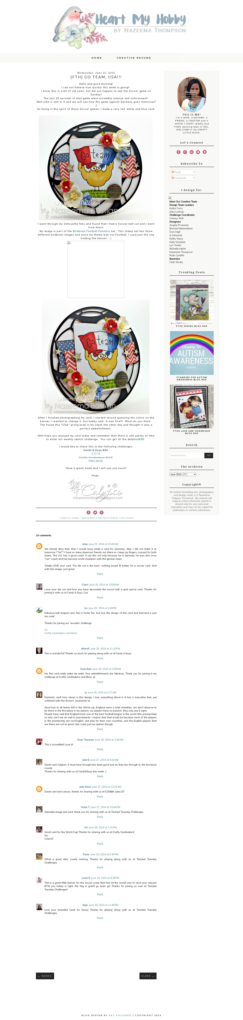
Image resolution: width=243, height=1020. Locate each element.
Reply (100, 573)
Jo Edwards (176, 235)
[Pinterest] (185, 152)
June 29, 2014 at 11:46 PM (103, 904)
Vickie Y (85, 807)
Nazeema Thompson (181, 251)
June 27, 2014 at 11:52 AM (106, 786)
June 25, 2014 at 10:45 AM (103, 543)
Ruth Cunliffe (177, 255)
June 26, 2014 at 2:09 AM (107, 668)
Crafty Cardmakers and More (60, 632)
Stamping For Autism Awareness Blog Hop (191, 378)
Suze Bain (86, 668)
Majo (85, 904)
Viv (86, 827)
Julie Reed (85, 786)
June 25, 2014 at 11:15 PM (105, 648)
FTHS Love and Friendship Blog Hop (191, 432)
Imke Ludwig (177, 211)
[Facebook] (178, 152)
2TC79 (95, 453)
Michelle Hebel (178, 248)
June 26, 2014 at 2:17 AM (102, 692)
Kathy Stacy (176, 238)
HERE (140, 439)
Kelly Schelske (178, 241)
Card (76, 518)
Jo (86, 692)
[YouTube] (204, 152)
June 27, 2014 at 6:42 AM (104, 759)
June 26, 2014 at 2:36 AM (109, 739)
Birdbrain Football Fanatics (91, 231)
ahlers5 (85, 648)
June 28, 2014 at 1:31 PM (103, 827)
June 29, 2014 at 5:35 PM (104, 854)
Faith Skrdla (176, 262)
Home (97, 57)
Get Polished (121, 1015)
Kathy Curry (176, 208)
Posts (177, 172)
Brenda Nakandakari (181, 228)
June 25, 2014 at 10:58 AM (104, 584)
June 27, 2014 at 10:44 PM (105, 807)
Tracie (86, 854)
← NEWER (45, 976)
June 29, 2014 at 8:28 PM (105, 877)
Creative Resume (134, 57)
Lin (86, 608)
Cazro (85, 584)
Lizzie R (86, 877)
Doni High (175, 231)
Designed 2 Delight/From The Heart (108, 518)
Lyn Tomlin (175, 245)
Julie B (85, 759)
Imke (85, 543)
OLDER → (148, 976)
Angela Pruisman (179, 224)
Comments (180, 177)
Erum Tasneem (86, 739)
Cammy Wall (176, 218)
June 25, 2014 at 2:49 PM (103, 608)
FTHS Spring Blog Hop (192, 326)
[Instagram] (192, 152)
